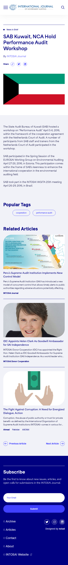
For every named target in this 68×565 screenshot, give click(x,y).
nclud (62, 528)
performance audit (44, 213)
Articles (11, 530)
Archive (11, 521)
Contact (11, 538)
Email (7, 489)
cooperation (21, 213)
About (10, 546)
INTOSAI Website (17, 554)
